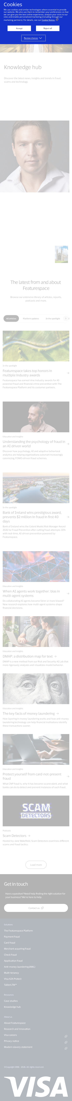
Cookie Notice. (48, 20)
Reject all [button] (48, 28)
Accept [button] (19, 28)
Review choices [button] (31, 38)
